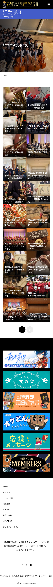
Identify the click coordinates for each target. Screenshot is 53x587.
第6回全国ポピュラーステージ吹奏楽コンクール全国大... (14, 128)
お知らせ (6, 492)
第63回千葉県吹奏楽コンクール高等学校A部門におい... (38, 269)
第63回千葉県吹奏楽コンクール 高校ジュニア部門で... (14, 293)
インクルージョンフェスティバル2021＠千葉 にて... (38, 128)
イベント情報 (8, 498)
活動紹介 (6, 510)
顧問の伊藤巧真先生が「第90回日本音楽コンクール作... (38, 246)
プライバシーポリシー (12, 527)
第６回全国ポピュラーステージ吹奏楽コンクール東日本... (14, 222)
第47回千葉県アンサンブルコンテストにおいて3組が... (14, 105)
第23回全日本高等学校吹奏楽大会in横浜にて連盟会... (38, 152)
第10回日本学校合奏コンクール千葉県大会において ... (38, 199)
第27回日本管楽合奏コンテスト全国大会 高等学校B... (38, 175)
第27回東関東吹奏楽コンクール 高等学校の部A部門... (38, 222)
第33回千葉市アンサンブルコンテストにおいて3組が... (14, 152)
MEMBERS (7, 521)
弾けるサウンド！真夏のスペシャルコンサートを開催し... (14, 246)
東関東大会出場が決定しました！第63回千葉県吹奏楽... (14, 269)
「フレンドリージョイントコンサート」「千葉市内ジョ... (38, 316)
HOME (5, 486)
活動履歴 (6, 504)
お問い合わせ (8, 515)
